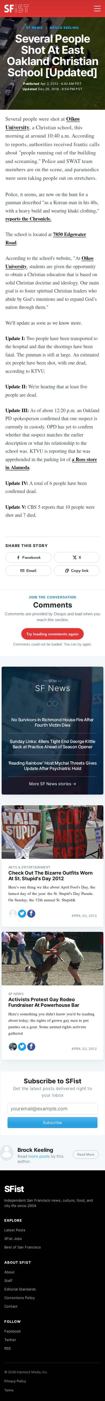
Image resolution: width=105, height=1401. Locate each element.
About (9, 1272)
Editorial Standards (20, 1289)
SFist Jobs (13, 1238)
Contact (11, 1306)
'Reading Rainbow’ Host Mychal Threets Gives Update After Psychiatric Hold (52, 765)
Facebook (12, 1331)
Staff (8, 1280)
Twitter (10, 1340)
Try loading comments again (52, 634)
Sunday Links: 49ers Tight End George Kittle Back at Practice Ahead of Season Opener (52, 744)
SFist (14, 1189)
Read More (85, 1154)
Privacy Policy (15, 1381)
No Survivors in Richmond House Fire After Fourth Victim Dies (52, 722)
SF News (34, 28)
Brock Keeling (64, 28)
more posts (39, 1156)
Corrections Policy (19, 1298)
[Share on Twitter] (22, 913)
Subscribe (52, 1122)
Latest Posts (14, 1230)
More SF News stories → (52, 783)
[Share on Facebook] (31, 913)
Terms (8, 1390)
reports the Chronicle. (28, 218)
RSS (7, 1348)
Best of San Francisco (22, 1247)
